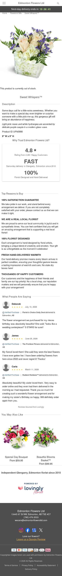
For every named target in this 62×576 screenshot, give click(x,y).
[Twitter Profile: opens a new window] (41, 530)
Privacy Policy (27, 565)
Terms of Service (11, 565)
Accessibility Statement (46, 565)
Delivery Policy (31, 569)
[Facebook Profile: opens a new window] (28, 530)
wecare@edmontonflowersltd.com (31, 520)
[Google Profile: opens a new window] (34, 530)
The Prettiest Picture (31, 344)
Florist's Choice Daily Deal (33, 312)
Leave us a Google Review (31, 539)
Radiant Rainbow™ (30, 375)
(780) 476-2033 (31, 517)
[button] (55, 569)
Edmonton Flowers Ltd (31, 3)
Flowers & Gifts (16, 13)
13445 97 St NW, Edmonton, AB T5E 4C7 (31, 514)
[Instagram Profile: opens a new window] (21, 530)
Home (4, 13)
